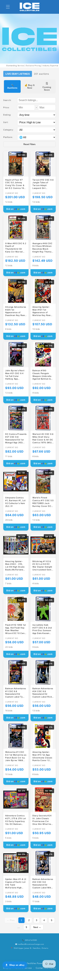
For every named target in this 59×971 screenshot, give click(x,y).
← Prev (11, 920)
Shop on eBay (17, 965)
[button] (8, 6)
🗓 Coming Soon (46, 86)
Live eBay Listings (18, 73)
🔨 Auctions (12, 86)
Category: (8, 129)
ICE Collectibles (28, 963)
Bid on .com (15, 209)
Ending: (7, 115)
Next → (37, 927)
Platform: (8, 137)
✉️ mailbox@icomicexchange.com (29, 944)
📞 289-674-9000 (29, 940)
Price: (6, 107)
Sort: (5, 122)
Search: (7, 100)
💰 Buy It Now (30, 86)
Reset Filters (29, 144)
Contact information (46, 968)
